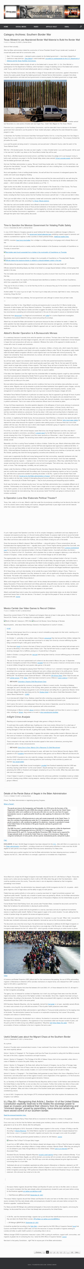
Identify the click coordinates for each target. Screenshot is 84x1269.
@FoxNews (37, 1219)
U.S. (54, 844)
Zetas (25, 678)
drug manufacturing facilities (49, 712)
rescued (34, 654)
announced (47, 638)
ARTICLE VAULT (51, 27)
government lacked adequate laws (40, 234)
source (18, 597)
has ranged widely (18, 762)
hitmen (21, 712)
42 (72, 1252)
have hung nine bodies (23, 240)
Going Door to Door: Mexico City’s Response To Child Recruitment (39, 747)
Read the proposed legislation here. (15, 1115)
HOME (6, 27)
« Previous (38, 1252)
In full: (9, 628)
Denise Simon (27, 42)
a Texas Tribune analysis (41, 201)
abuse (31, 710)
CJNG (27, 694)
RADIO (36, 27)
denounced (18, 315)
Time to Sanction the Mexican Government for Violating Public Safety (37, 225)
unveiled (43, 765)
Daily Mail (34, 1226)
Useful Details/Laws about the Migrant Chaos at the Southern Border (37, 1036)
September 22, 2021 (36, 1195)
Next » (77, 1252)
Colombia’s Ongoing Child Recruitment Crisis (32, 681)
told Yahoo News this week (58, 1023)
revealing (21, 753)
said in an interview (61, 1149)
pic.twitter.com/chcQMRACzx (50, 1219)
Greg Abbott (28, 58)
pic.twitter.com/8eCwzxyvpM (32, 1191)
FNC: (5, 840)
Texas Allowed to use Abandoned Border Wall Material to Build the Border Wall (42, 39)
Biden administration (12, 846)
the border (51, 1004)
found (18, 646)
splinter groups (14, 678)
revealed (40, 663)
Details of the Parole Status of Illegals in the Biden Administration (35, 793)
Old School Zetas (56, 675)
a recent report (40, 433)
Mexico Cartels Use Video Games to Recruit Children (29, 608)
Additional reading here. (61, 236)
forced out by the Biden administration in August (34, 476)
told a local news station (70, 420)
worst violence (62, 678)
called (47, 315)
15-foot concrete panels (62, 158)
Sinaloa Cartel (43, 692)
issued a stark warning (46, 1155)
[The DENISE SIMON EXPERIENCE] (42, 12)
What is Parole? (9, 804)
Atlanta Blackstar (20, 1131)
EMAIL (67, 27)
